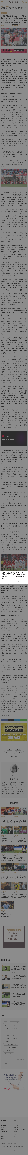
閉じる (19, 582)
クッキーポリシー (11, 582)
